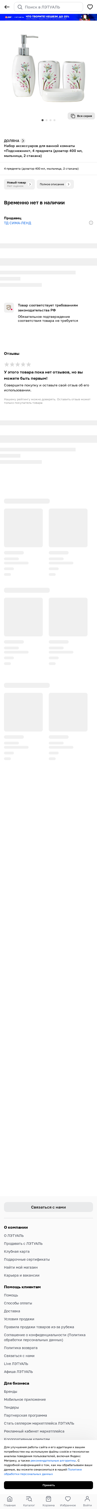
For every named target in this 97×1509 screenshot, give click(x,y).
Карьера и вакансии (22, 1275)
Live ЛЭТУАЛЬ (16, 1364)
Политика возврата (21, 1348)
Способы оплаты (18, 1303)
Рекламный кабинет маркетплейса (34, 1431)
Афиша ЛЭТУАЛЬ (18, 1371)
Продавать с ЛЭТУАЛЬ (23, 1243)
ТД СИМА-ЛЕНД (17, 223)
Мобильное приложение (25, 1399)
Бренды (10, 1391)
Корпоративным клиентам (27, 1439)
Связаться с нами (19, 1356)
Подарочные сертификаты (27, 1259)
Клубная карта (17, 1251)
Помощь (11, 1295)
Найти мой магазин (21, 1267)
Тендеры (11, 1407)
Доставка (12, 1311)
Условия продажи (19, 1319)
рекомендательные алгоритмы (53, 1460)
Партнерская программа (25, 1415)
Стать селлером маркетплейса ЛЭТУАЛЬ (39, 1423)
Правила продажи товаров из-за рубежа (39, 1327)
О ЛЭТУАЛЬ (14, 1235)
